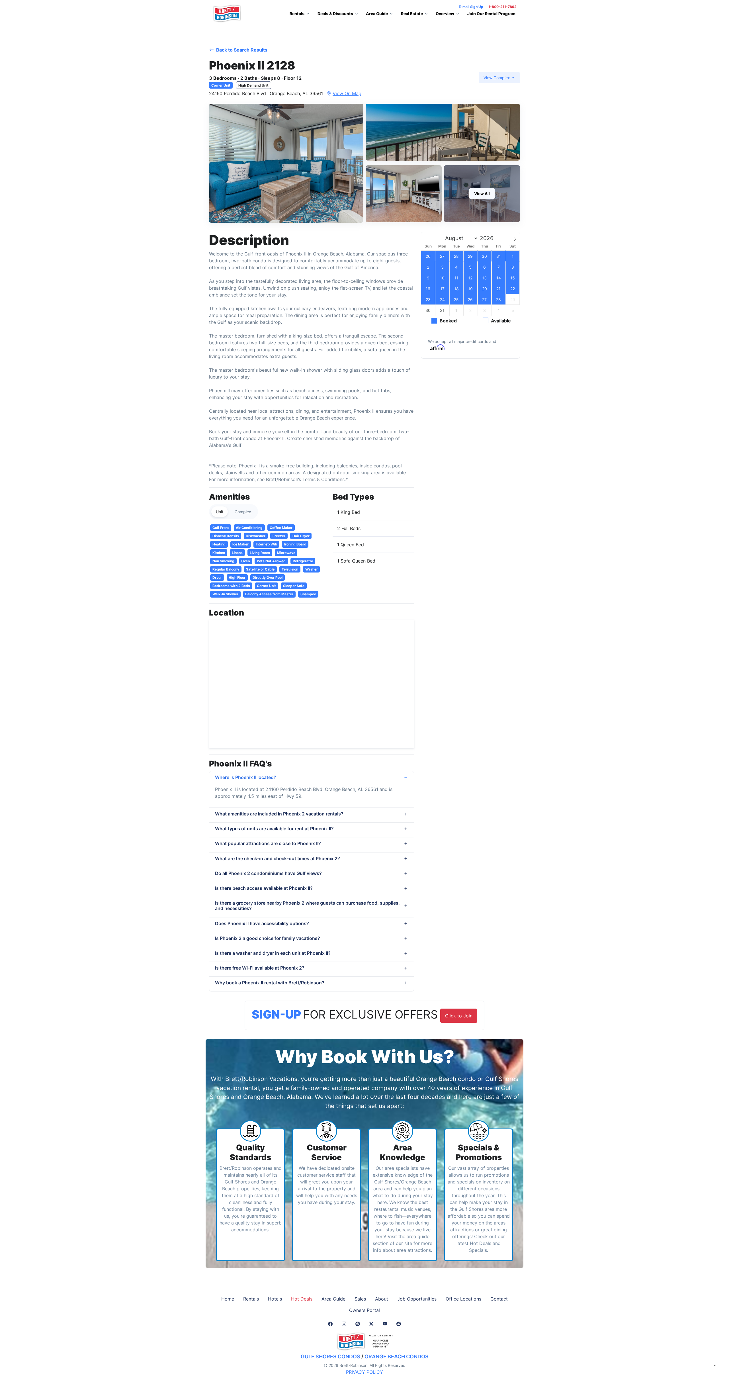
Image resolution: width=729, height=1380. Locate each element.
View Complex (497, 77)
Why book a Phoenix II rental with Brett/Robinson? (269, 983)
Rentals (251, 1299)
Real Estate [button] (412, 13)
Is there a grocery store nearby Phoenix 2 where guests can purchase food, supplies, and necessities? (307, 905)
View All (482, 193)
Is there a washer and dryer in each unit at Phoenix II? (273, 953)
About (381, 1299)
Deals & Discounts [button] (335, 13)
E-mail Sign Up (471, 7)
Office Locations (463, 1299)
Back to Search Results (241, 50)
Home (227, 1299)
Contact (499, 1299)
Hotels (275, 1299)
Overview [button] (445, 13)
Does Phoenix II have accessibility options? (262, 923)
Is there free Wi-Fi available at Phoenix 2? (259, 968)
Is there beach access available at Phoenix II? (264, 888)
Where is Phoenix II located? (245, 777)
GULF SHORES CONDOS (330, 1356)
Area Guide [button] (377, 13)
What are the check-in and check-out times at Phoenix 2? (277, 858)
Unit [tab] (219, 511)
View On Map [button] (347, 93)
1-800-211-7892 (502, 7)
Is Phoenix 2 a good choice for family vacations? (267, 938)
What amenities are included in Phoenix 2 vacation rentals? (279, 814)
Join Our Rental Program (491, 13)
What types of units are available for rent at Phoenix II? (274, 828)
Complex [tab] (243, 511)
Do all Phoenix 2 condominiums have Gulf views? (268, 873)
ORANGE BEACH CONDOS (396, 1356)
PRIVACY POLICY (364, 1372)
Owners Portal (364, 1310)
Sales (360, 1299)
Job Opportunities (417, 1299)
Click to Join (458, 1016)
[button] (286, 163)
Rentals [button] (297, 13)
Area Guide (333, 1299)
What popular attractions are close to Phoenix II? (268, 843)
